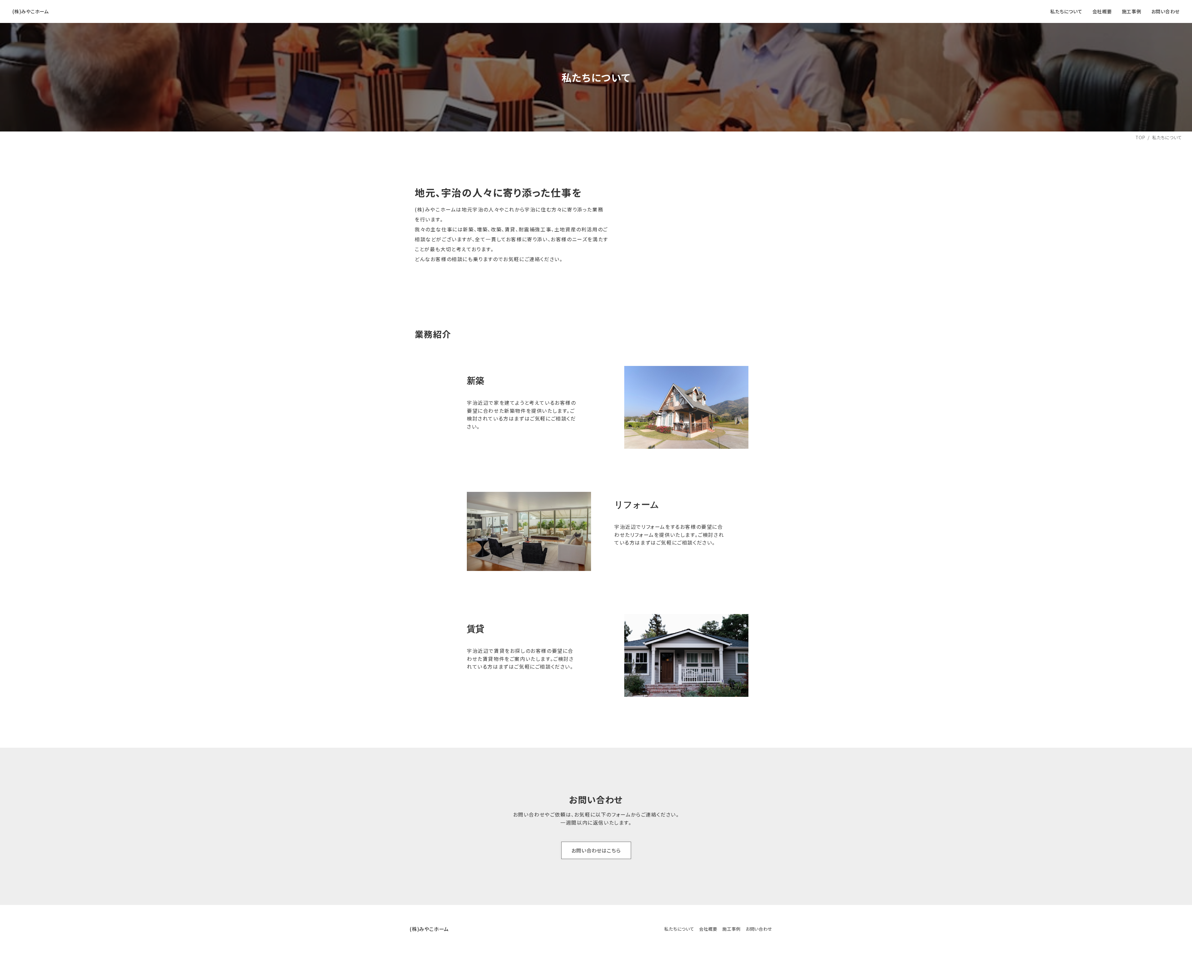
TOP (1140, 137)
